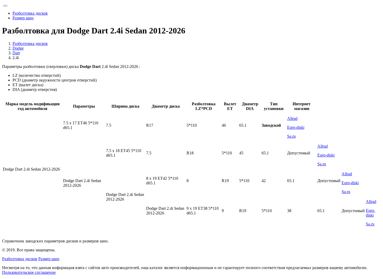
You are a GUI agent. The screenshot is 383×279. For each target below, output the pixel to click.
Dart (16, 53)
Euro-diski (295, 127)
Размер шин (23, 18)
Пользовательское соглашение (29, 272)
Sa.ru (291, 136)
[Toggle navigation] (5, 6)
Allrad (292, 118)
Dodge (18, 48)
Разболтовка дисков (30, 13)
